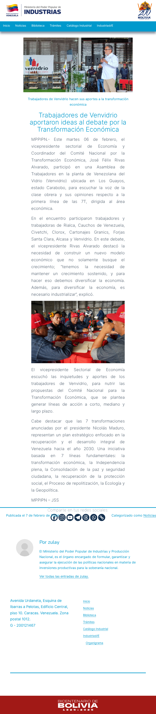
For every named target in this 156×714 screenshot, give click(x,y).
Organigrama (94, 643)
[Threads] (85, 517)
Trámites (55, 25)
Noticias (20, 25)
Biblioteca (37, 25)
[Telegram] (77, 517)
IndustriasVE (105, 25)
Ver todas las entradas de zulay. (64, 576)
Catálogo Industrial (79, 25)
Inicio (6, 25)
